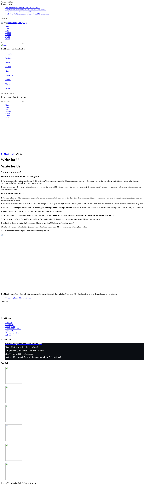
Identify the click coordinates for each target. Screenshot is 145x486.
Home (7, 27)
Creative (8, 35)
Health (7, 62)
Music (7, 39)
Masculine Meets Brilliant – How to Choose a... (22, 8)
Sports (7, 37)
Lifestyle (8, 54)
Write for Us (9, 331)
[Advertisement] (72, 136)
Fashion (8, 33)
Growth (8, 67)
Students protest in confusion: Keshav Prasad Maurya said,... (27, 14)
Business (8, 58)
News (7, 88)
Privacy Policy (10, 327)
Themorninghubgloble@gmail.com (18, 298)
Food (7, 29)
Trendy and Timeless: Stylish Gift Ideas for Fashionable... (25, 10)
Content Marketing (12, 333)
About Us (8, 323)
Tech (7, 31)
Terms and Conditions (13, 329)
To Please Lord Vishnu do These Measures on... (22, 12)
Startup (8, 80)
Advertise (8, 335)
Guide (7, 71)
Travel (7, 84)
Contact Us (9, 325)
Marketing (9, 75)
